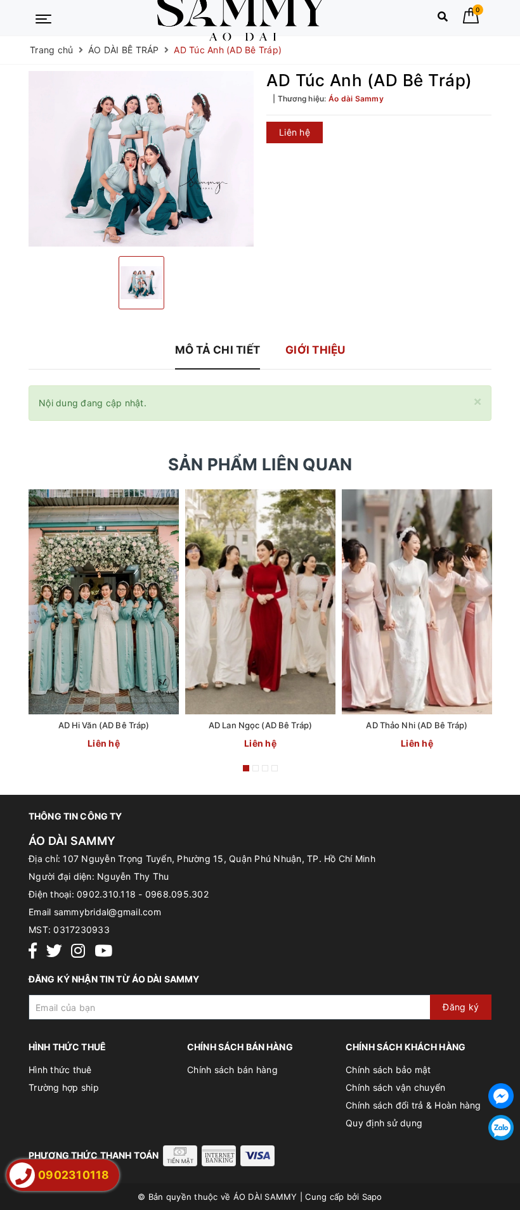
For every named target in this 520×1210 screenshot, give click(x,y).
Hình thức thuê (60, 1069)
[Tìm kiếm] (442, 19)
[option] (141, 159)
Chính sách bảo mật (388, 1069)
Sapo (372, 1197)
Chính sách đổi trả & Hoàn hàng (413, 1105)
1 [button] (246, 768)
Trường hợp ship (64, 1087)
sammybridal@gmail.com (107, 911)
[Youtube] (103, 951)
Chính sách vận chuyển (395, 1087)
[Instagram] (78, 951)
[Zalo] (501, 1127)
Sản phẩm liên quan (260, 464)
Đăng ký (461, 1006)
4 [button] (274, 768)
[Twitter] (54, 951)
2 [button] (255, 768)
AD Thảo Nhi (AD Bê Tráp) (416, 725)
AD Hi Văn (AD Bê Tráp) (104, 725)
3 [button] (265, 768)
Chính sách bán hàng (232, 1069)
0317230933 (81, 929)
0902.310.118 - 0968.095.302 (143, 894)
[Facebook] (33, 951)
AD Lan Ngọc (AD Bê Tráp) (260, 725)
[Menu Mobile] (43, 17)
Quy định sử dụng (384, 1122)
